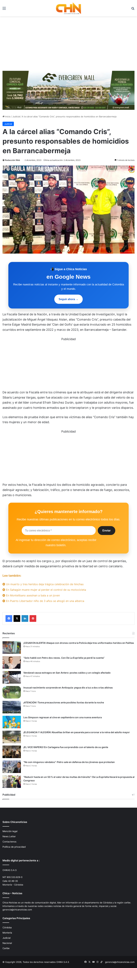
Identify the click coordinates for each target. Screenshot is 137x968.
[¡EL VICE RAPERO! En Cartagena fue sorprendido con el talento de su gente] (12, 752)
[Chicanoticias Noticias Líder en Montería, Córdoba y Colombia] (68, 8)
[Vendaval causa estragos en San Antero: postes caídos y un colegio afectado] (12, 677)
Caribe (6, 948)
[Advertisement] (68, 44)
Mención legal (10, 831)
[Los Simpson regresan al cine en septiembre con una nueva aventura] (12, 722)
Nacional (7, 943)
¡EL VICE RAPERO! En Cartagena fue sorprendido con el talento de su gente (65, 747)
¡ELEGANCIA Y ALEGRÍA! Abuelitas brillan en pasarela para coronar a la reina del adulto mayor (76, 732)
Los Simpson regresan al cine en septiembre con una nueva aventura (62, 717)
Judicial (16, 116)
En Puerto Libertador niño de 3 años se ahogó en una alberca (44, 601)
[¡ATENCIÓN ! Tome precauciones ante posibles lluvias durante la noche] (12, 707)
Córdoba (7, 927)
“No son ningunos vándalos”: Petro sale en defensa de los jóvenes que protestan (69, 762)
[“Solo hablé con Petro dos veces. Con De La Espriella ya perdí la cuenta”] (12, 662)
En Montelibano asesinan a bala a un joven (32, 595)
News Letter (9, 836)
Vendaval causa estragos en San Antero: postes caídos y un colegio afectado (67, 672)
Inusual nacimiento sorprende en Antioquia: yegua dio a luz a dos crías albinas (68, 687)
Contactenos (9, 841)
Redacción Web (12, 160)
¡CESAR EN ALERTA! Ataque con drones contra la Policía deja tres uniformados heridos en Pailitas (78, 642)
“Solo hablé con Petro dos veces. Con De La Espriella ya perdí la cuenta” (64, 657)
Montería (7, 932)
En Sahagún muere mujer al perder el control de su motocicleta (45, 589)
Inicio (8, 116)
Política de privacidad (14, 846)
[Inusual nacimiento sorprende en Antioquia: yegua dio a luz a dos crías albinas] (12, 692)
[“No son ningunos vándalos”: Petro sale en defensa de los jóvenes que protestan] (12, 766)
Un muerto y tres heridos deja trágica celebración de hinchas (44, 584)
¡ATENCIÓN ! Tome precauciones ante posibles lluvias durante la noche (63, 702)
